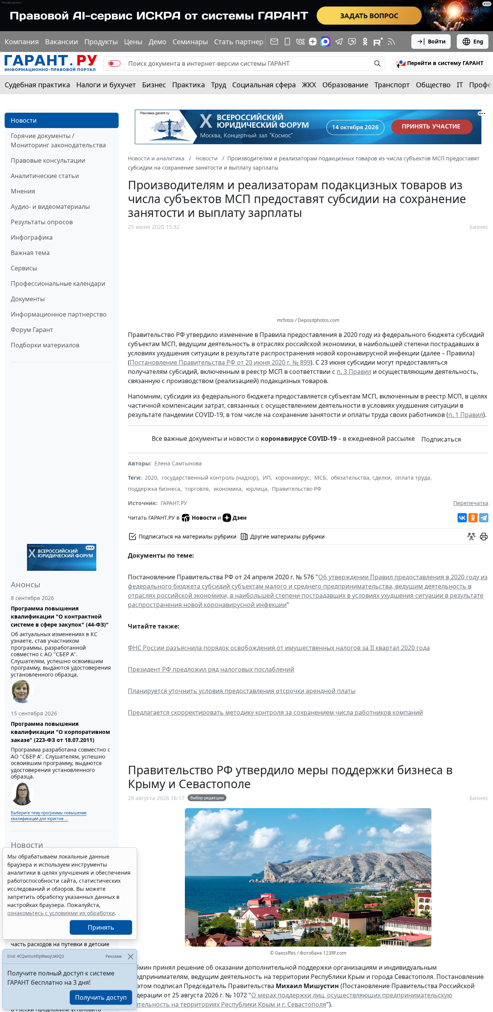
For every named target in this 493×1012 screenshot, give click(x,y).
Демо (157, 41)
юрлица (256, 488)
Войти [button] (437, 41)
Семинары (190, 41)
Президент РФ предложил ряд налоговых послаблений (211, 669)
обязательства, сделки (361, 477)
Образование (345, 84)
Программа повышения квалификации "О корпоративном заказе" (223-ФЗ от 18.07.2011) (60, 732)
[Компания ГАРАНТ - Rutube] (378, 41)
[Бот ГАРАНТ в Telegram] (352, 41)
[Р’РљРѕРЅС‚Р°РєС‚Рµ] (462, 517)
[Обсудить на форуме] (471, 536)
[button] (439, 63)
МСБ (320, 477)
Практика (188, 84)
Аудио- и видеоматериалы (50, 206)
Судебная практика (37, 84)
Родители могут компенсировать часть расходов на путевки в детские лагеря (60, 944)
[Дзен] (313, 41)
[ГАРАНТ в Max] (325, 42)
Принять (101, 927)
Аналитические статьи (45, 176)
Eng (478, 41)
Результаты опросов (42, 222)
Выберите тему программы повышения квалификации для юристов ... (49, 815)
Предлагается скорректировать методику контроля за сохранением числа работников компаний (275, 712)
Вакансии (61, 41)
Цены (133, 41)
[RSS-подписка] (391, 41)
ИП (267, 477)
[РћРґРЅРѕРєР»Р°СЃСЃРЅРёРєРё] (473, 517)
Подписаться (441, 439)
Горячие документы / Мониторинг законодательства (58, 140)
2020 (151, 477)
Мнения (23, 191)
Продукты (101, 41)
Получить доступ (101, 997)
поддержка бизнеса (154, 488)
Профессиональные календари (58, 283)
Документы (28, 299)
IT (460, 84)
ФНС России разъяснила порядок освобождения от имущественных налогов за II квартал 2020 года (279, 648)
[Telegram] (483, 517)
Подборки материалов (45, 345)
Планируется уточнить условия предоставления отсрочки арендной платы (241, 691)
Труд (218, 84)
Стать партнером (243, 41)
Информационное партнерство (59, 314)
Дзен (239, 517)
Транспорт (392, 84)
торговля (197, 488)
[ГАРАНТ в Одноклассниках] (365, 41)
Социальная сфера (264, 84)
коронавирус (292, 477)
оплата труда (412, 477)
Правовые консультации (48, 160)
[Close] (130, 956)
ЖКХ (309, 84)
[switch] (114, 63)
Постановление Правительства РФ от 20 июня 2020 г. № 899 (220, 362)
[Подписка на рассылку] (274, 41)
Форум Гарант (32, 329)
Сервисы (24, 268)
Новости (24, 120)
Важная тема (30, 252)
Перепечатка (470, 503)
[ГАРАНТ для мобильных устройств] (287, 41)
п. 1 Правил (465, 414)
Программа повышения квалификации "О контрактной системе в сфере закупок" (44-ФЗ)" (60, 616)
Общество (433, 84)
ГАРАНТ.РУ (174, 503)
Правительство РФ (296, 488)
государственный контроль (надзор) (210, 477)
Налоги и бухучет (106, 84)
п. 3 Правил (354, 371)
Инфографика (32, 237)
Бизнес (154, 84)
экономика (227, 488)
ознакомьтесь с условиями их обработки (61, 913)
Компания (22, 41)
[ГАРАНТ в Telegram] (339, 41)
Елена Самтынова (178, 463)
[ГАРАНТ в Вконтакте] (300, 41)
